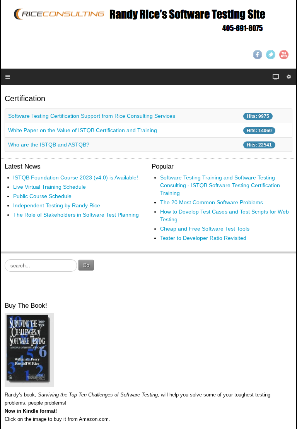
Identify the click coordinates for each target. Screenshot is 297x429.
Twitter (270, 54)
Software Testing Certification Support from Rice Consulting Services (91, 116)
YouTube (283, 54)
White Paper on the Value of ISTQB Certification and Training (82, 130)
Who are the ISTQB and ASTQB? (48, 144)
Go (86, 265)
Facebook (257, 54)
